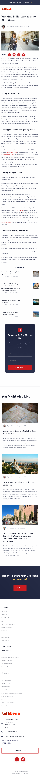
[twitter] (14, 54)
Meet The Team (6, 618)
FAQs (3, 699)
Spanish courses (6, 660)
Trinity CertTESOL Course (9, 654)
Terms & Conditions (7, 703)
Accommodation (6, 677)
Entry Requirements (7, 696)
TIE (20, 217)
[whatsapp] (23, 54)
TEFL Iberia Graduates (8, 624)
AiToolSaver (24, 773)
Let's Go (18, 588)
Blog (2, 621)
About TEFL (5, 614)
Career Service (6, 680)
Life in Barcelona (6, 627)
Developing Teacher (7, 155)
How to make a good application (11, 693)
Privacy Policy (5, 706)
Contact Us (18, 751)
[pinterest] (18, 54)
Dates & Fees (5, 667)
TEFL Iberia (19, 210)
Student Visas (5, 683)
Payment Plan (5, 634)
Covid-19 (4, 690)
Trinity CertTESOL (11, 152)
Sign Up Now (18, 367)
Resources (4, 631)
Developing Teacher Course (10, 657)
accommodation (6, 222)
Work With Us (5, 640)
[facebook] (9, 54)
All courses (5, 650)
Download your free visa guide (18, 2)
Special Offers (5, 686)
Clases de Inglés (6, 664)
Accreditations (5, 637)
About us (4, 611)
